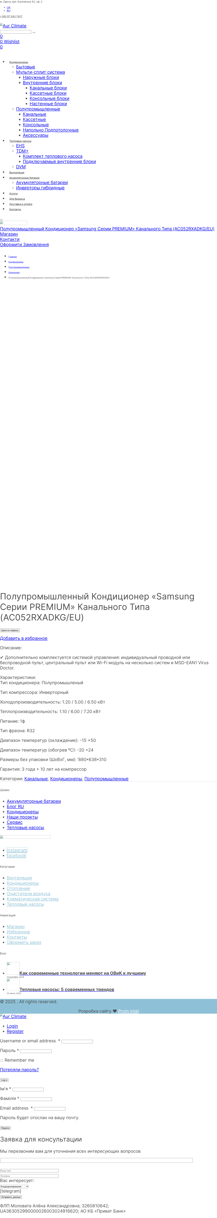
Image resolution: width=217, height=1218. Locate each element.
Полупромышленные (106, 778)
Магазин (9, 234)
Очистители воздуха (28, 893)
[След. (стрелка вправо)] (211, 609)
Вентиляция (19, 877)
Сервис (15, 822)
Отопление (18, 888)
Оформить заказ (24, 942)
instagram (17, 850)
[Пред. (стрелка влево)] (6, 609)
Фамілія (9, 1098)
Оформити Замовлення (24, 244)
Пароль (9, 1050)
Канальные (36, 778)
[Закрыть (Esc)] (213, 3)
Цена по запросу (9, 630)
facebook (16, 855)
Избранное (18, 931)
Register (15, 1031)
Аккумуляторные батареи (34, 801)
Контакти (9, 239)
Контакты (17, 937)
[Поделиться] (206, 3)
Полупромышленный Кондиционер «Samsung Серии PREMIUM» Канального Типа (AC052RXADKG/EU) (107, 228)
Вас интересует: (17, 1180)
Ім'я (5, 1088)
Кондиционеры (66, 778)
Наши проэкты (22, 817)
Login (12, 1026)
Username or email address (30, 1040)
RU (8, 10)
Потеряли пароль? (19, 1069)
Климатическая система (32, 898)
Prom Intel (128, 1011)
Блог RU (15, 806)
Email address (16, 1108)
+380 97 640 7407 (11, 16)
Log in (4, 1080)
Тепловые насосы (25, 827)
